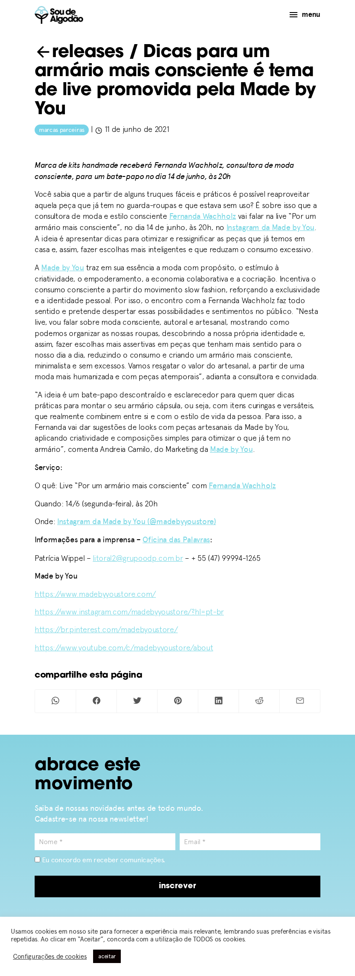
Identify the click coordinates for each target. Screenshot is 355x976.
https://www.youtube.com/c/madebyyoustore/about (124, 647)
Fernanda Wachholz (202, 216)
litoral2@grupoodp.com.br (138, 558)
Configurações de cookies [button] (50, 956)
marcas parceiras (61, 130)
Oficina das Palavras (176, 539)
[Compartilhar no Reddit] (259, 701)
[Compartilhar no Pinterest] (178, 701)
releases (88, 52)
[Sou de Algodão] (59, 15)
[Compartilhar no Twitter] (137, 701)
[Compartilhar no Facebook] (96, 701)
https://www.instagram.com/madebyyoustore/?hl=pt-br (129, 611)
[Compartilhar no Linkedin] (218, 701)
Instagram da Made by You (270, 227)
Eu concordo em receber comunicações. (102, 860)
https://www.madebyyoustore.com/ (95, 593)
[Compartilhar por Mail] (300, 701)
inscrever (177, 886)
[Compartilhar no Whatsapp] (55, 701)
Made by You (62, 267)
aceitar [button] (107, 956)
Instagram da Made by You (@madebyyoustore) (136, 521)
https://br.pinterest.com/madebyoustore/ (106, 629)
